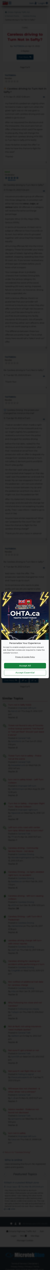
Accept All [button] (25, 665)
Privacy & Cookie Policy (25, 657)
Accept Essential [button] (25, 672)
